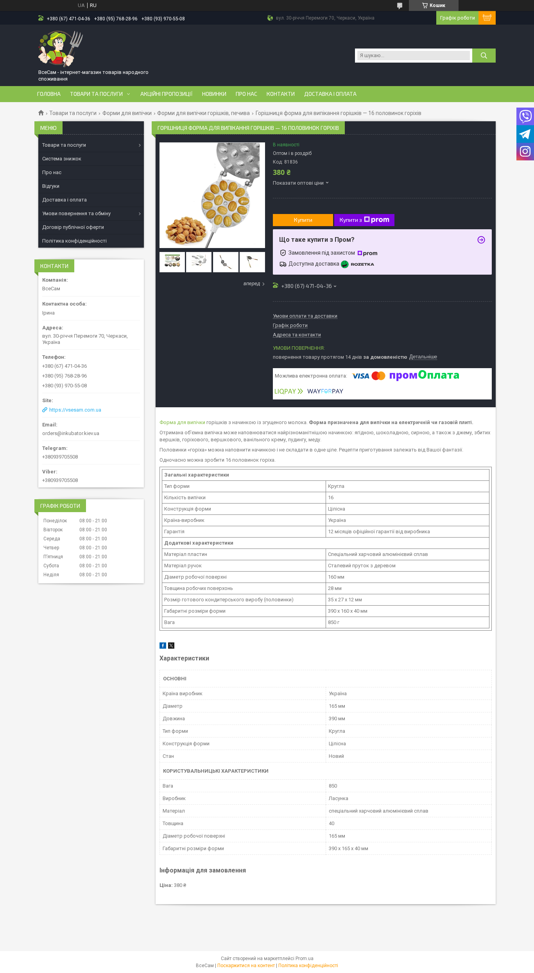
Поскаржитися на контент (246, 965)
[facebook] (162, 647)
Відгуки (50, 186)
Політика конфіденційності (74, 241)
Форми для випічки (127, 113)
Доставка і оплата (330, 94)
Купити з (351, 219)
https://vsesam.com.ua (75, 410)
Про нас (246, 94)
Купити (303, 219)
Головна (49, 94)
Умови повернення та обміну (76, 213)
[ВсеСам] (61, 48)
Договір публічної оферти (73, 227)
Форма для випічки (182, 422)
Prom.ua (305, 958)
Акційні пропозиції (166, 94)
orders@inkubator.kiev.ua (70, 433)
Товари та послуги (96, 94)
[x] (171, 647)
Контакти (281, 94)
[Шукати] (484, 56)
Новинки (214, 94)
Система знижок (61, 159)
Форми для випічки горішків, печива (203, 113)
